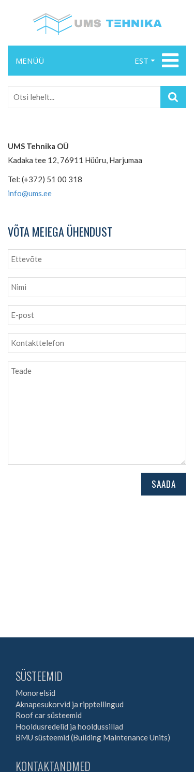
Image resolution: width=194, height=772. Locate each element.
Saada (164, 483)
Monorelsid (35, 692)
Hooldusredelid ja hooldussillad (69, 726)
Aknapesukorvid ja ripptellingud (70, 704)
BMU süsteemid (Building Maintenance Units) (93, 737)
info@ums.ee (30, 193)
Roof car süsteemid (49, 715)
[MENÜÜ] (168, 60)
